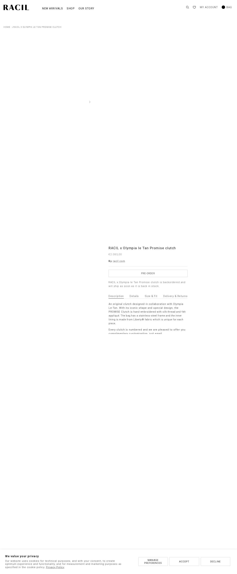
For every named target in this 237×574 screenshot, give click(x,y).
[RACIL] (16, 7)
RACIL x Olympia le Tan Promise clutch (37, 27)
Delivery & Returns (175, 296)
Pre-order (148, 273)
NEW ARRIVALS (52, 8)
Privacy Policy (55, 567)
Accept (184, 561)
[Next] (89, 101)
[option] (47, 102)
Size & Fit (151, 296)
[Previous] (3, 101)
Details (134, 296)
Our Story (86, 8)
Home (7, 27)
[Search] (187, 7)
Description (116, 296)
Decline (215, 561)
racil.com (119, 261)
